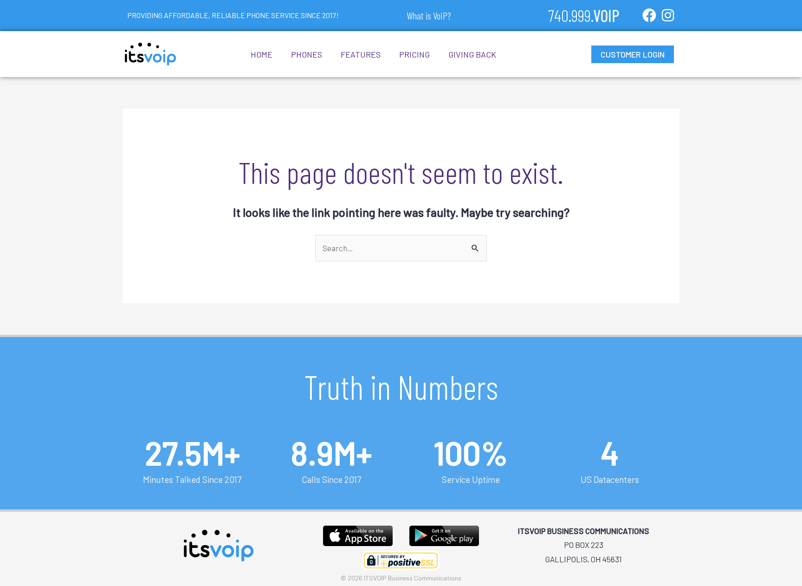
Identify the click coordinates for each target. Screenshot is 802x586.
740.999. (583, 15)
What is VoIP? (429, 15)
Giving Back (472, 54)
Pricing (414, 54)
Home (261, 54)
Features (361, 54)
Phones (306, 54)
